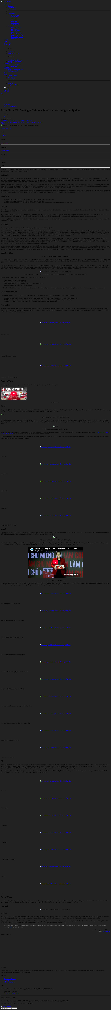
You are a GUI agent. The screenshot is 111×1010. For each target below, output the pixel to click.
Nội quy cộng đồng (9, 982)
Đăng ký (6, 91)
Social (27, 122)
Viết (2, 94)
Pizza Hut (3, 135)
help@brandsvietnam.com (11, 993)
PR (34, 122)
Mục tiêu (13, 120)
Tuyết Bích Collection (7, 433)
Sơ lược (3, 120)
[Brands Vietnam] (6, 1)
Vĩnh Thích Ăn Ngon (102, 432)
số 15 (11, 927)
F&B (2, 158)
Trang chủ (7, 104)
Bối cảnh (7, 120)
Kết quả (3, 123)
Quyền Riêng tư (8, 980)
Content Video (21, 122)
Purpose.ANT (4, 143)
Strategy (22, 120)
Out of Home (38, 122)
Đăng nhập (7, 89)
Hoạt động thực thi (6, 122)
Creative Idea (28, 120)
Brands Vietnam (106, 931)
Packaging (14, 122)
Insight (18, 120)
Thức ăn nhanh (5, 150)
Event (31, 122)
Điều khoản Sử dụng (10, 979)
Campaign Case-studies (10, 106)
